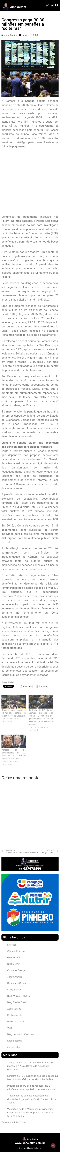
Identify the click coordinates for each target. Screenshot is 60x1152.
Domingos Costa (16, 983)
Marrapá (11, 944)
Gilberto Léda (15, 957)
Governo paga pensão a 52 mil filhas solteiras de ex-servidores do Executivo (13, 713)
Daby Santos (14, 989)
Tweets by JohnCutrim (13, 1122)
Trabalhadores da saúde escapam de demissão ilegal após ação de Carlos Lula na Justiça (32, 1099)
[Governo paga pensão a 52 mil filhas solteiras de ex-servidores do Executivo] (13, 702)
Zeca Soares (14, 1008)
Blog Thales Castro (17, 1002)
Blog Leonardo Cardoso (20, 1034)
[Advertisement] (30, 182)
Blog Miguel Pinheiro (18, 995)
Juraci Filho (13, 1047)
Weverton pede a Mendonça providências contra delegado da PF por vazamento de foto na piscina (30, 1112)
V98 (9, 1027)
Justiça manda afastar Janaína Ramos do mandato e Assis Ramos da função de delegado (30, 1066)
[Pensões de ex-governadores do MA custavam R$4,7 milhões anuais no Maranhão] (13, 741)
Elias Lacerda (14, 1040)
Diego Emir (13, 963)
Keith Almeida (14, 1015)
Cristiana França (16, 970)
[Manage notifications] (53, 1145)
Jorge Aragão (14, 976)
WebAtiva (37, 1148)
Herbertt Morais (16, 1021)
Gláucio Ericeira (16, 951)
